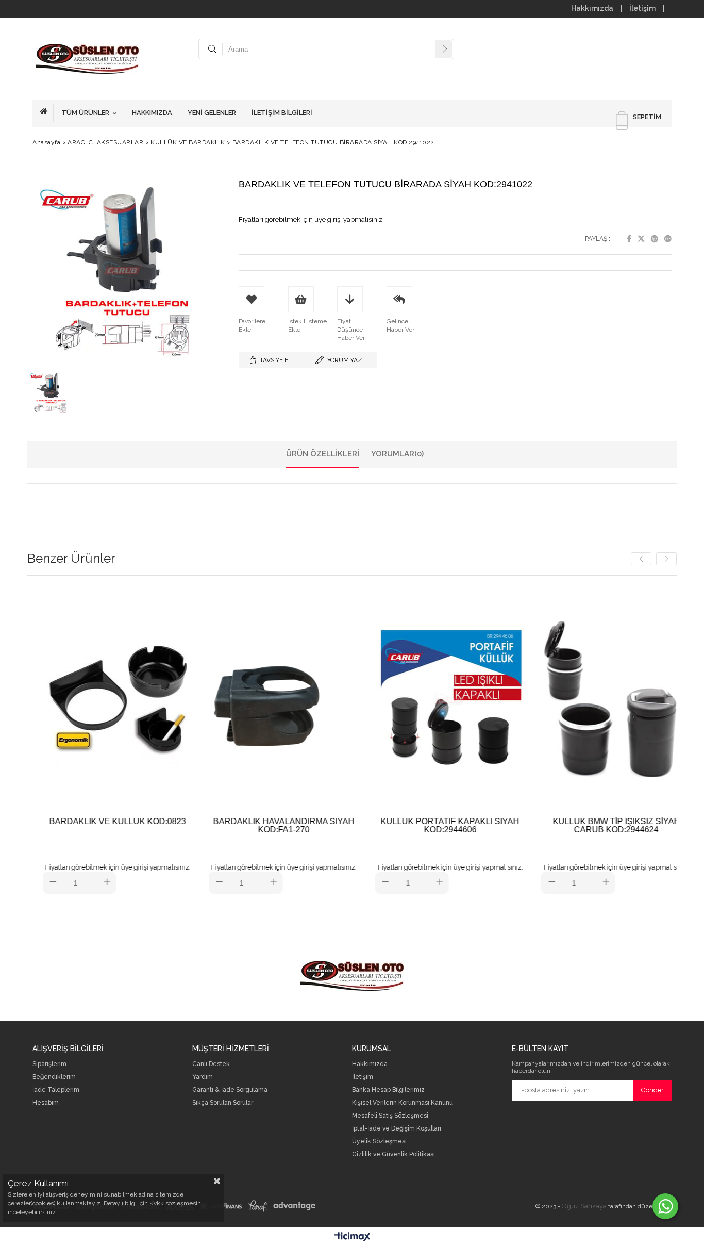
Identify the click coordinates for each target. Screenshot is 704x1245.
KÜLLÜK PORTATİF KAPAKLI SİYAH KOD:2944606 (415, 825)
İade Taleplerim (55, 1090)
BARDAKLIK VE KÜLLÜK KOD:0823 (82, 821)
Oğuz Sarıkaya (584, 1206)
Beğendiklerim (54, 1077)
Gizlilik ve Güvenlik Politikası (393, 1154)
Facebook (629, 238)
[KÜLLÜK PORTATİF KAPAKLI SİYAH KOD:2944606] (415, 699)
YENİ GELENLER (212, 113)
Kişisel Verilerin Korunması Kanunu (402, 1103)
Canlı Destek (211, 1064)
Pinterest (654, 238)
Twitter (641, 238)
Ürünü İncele (119, 740)
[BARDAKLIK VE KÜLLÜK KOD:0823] (82, 699)
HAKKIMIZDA (152, 113)
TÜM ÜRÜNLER (85, 113)
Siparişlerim (49, 1064)
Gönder (652, 1090)
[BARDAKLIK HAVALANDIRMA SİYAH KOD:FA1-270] (249, 699)
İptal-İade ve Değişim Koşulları (396, 1128)
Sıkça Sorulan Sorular (222, 1103)
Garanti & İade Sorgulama (229, 1090)
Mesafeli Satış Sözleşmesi (390, 1115)
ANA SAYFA (47, 113)
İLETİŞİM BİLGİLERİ (282, 113)
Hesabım (45, 1103)
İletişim (642, 8)
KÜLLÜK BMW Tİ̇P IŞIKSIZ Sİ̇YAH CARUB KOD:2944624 (581, 825)
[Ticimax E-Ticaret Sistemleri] (352, 1237)
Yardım (202, 1077)
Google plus (668, 238)
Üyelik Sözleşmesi (379, 1141)
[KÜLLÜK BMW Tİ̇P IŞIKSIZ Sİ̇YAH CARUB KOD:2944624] (581, 699)
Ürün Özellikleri (322, 453)
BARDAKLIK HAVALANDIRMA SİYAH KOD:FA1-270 (249, 825)
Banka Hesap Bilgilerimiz (388, 1090)
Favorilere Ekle (83, 740)
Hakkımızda (592, 8)
